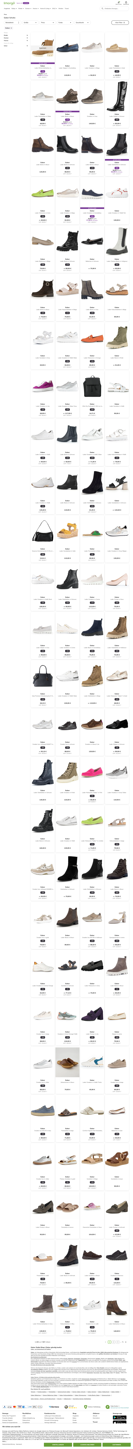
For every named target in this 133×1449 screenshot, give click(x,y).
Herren (6, 40)
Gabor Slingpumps (80, 1395)
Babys (74, 1418)
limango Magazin (7, 1420)
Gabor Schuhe (118, 1358)
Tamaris (118, 1372)
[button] (126, 3)
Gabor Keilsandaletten (66, 1395)
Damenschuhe (52, 1383)
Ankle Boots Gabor (94, 1395)
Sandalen (123, 1379)
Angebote (76, 1416)
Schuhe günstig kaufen (42, 1386)
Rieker (108, 1372)
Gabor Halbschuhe (103, 1392)
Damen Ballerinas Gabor (50, 1395)
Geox (104, 1372)
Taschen (38, 1372)
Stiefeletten (111, 1358)
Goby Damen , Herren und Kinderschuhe (43, 1399)
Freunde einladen (7, 1418)
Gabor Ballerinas (36, 1395)
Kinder (6, 35)
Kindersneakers (42, 1392)
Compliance (26, 1422)
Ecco (101, 1372)
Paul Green (96, 1372)
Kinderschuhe (50, 1382)
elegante (74, 1362)
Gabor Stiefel (79, 1385)
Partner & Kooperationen (9, 1422)
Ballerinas (70, 1358)
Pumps (66, 1358)
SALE (5, 46)
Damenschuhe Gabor (64, 1392)
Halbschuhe (67, 1399)
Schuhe (59, 1399)
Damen (6, 38)
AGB (23, 1416)
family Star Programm (9, 1416)
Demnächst (96, 1418)
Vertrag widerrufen (50, 1422)
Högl (111, 1372)
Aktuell (95, 1416)
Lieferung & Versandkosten (52, 1416)
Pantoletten (84, 1358)
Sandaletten (77, 1358)
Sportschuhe (93, 1379)
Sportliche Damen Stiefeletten (82, 1399)
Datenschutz (26, 1420)
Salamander (90, 1372)
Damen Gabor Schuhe (78, 1392)
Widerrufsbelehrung (28, 1418)
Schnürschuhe (85, 1379)
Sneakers (98, 1358)
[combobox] (114, 8)
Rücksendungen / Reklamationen (54, 1418)
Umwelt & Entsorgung (51, 1420)
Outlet (65, 1385)
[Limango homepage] (9, 3)
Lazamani (93, 1385)
